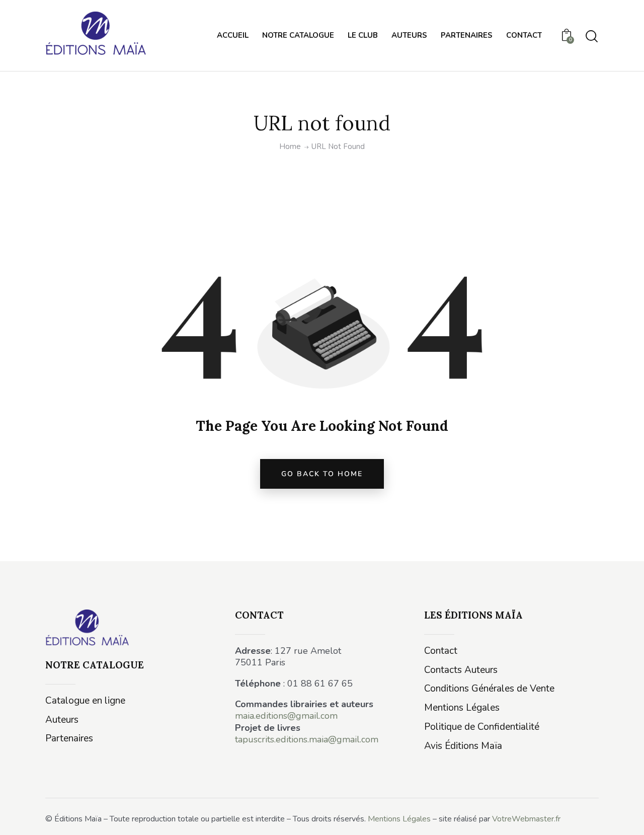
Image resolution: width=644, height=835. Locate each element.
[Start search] (592, 36)
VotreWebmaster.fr (526, 818)
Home (290, 146)
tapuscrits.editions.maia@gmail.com (306, 739)
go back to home (322, 474)
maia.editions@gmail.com (286, 716)
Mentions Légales (399, 818)
